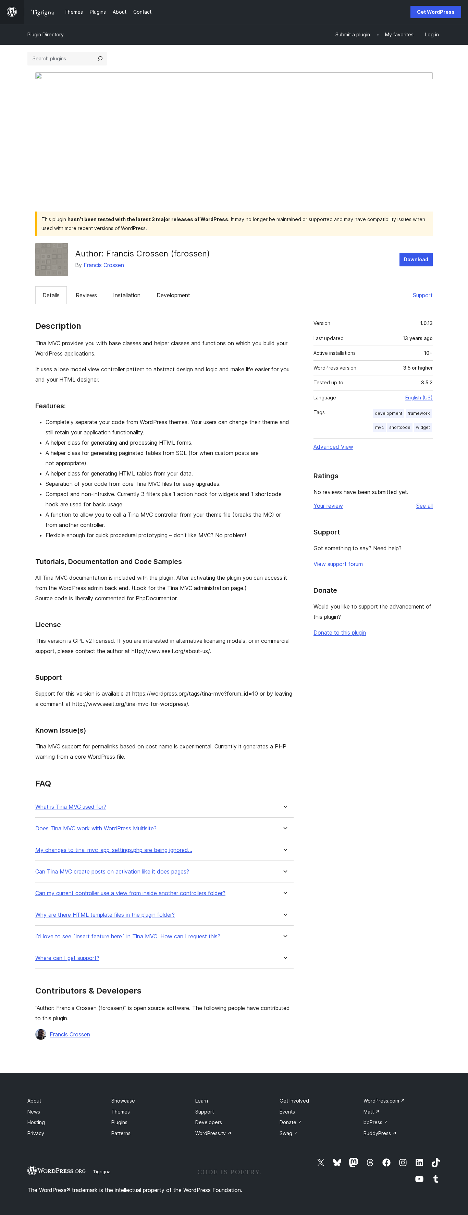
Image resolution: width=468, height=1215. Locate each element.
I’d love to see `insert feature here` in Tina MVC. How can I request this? (127, 936)
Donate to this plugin (339, 632)
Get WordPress (436, 12)
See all (424, 505)
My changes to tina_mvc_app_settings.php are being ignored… (113, 850)
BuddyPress (380, 1133)
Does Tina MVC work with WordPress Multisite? (96, 828)
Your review (328, 505)
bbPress (376, 1122)
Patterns (121, 1133)
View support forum (338, 564)
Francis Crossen (104, 265)
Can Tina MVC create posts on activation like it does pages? (112, 871)
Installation (126, 295)
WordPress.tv (213, 1133)
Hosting (36, 1122)
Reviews (86, 295)
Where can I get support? (67, 958)
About (34, 1101)
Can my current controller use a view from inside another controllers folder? (130, 893)
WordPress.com (384, 1101)
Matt (372, 1112)
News (33, 1112)
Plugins (119, 1122)
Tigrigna (102, 1171)
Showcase (123, 1101)
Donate (291, 1122)
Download (416, 259)
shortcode (399, 427)
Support (423, 295)
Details (51, 295)
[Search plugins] (100, 58)
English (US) (419, 397)
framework (419, 413)
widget (423, 427)
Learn (201, 1101)
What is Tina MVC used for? (70, 807)
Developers (208, 1122)
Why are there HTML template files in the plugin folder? (105, 915)
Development (173, 295)
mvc (379, 427)
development (388, 413)
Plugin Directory (45, 34)
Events (287, 1112)
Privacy (35, 1133)
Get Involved (294, 1101)
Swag (289, 1133)
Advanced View (333, 446)
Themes (120, 1112)
